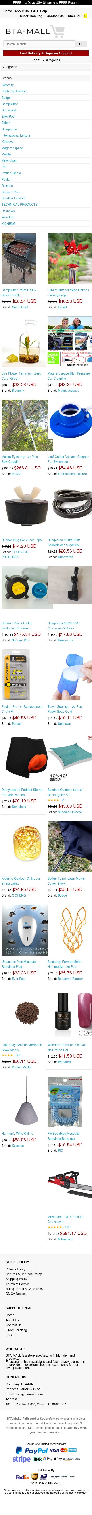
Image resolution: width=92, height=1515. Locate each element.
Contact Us (55, 16)
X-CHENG (9, 223)
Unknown (8, 211)
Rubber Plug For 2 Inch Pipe (22, 540)
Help (43, 11)
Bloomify (8, 85)
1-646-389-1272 (28, 1389)
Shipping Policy (17, 1279)
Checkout (75, 16)
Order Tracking (31, 16)
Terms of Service (18, 1284)
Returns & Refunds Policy (24, 1274)
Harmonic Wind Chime (17, 1133)
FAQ (34, 11)
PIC (4, 166)
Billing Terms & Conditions (24, 1288)
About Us (22, 11)
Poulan (6, 179)
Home (7, 11)
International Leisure (16, 135)
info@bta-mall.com (29, 1394)
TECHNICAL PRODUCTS (20, 204)
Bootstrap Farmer (14, 91)
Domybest (9, 110)
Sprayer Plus (11, 192)
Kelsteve (8, 141)
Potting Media (11, 173)
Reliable (7, 185)
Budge (6, 97)
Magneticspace (12, 148)
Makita (6, 154)
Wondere (8, 217)
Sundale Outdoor (14, 198)
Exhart (6, 122)
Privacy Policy (15, 1269)
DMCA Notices (16, 1293)
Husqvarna (9, 129)
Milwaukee (9, 160)
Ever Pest (8, 116)
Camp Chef (10, 104)
